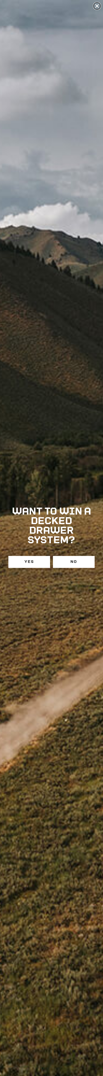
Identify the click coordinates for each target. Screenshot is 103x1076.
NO (73, 562)
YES (29, 562)
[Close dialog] (97, 6)
